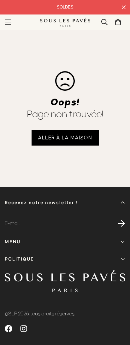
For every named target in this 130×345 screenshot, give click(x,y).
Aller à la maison (65, 137)
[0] (118, 22)
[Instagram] (23, 328)
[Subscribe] (118, 223)
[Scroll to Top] (118, 311)
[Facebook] (8, 328)
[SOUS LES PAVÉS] (65, 22)
